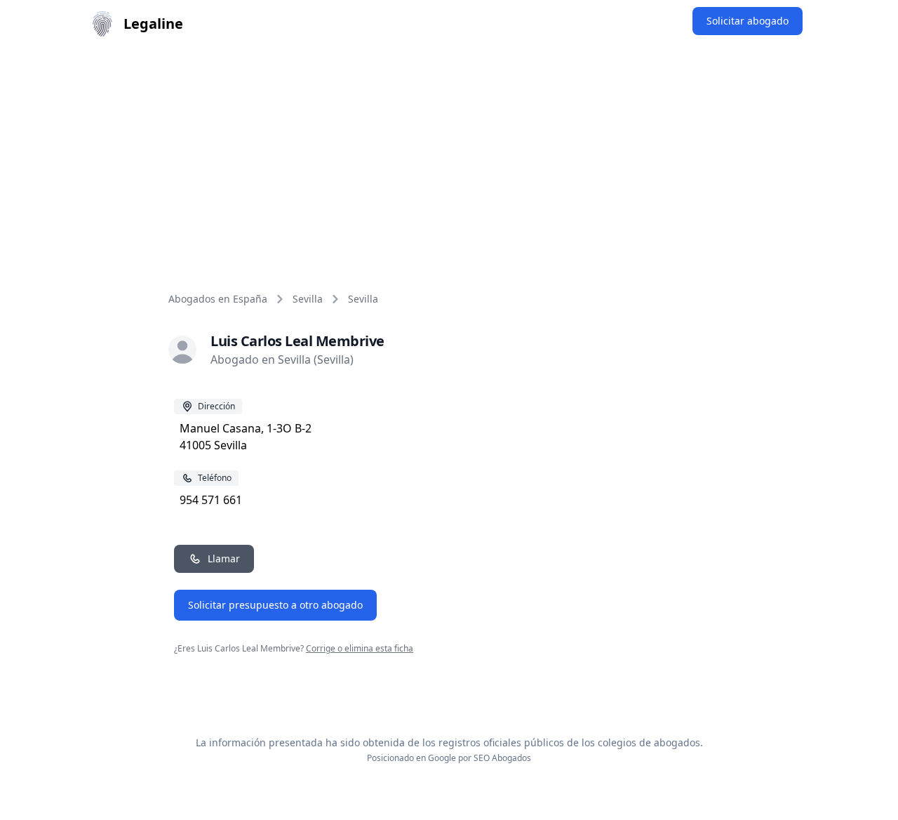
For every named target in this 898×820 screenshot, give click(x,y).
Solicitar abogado (747, 20)
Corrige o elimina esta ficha (359, 648)
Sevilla (308, 298)
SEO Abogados (502, 758)
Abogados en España (217, 298)
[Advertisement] (449, 153)
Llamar (224, 558)
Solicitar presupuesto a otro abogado (275, 604)
